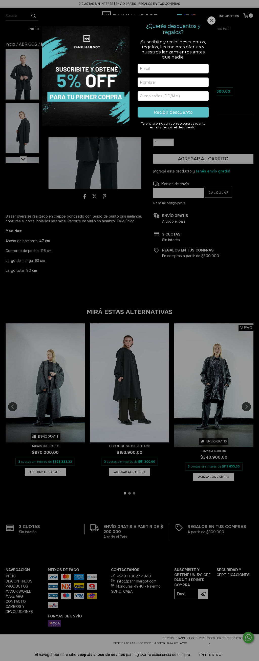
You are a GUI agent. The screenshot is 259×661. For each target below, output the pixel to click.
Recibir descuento (173, 112)
